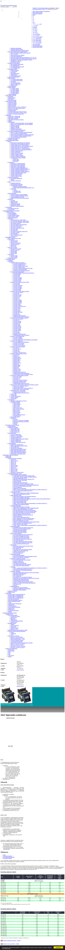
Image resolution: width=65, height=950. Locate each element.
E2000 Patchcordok (15, 70)
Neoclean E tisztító (12, 105)
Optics (43, 26)
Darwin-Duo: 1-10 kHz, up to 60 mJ (18, 646)
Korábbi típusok (11, 122)
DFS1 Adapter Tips (17, 548)
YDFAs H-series (16, 403)
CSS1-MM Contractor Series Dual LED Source (22, 541)
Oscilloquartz (10, 218)
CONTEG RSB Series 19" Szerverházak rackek (20, 148)
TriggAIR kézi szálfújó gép (47, 33)
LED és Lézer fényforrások (16, 533)
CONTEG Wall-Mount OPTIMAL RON (19, 170)
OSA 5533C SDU (14, 229)
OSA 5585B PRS (14, 233)
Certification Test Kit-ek (15, 491)
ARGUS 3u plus (14, 470)
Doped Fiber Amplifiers (15, 402)
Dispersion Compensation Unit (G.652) (18, 400)
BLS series (15, 419)
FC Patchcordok (14, 71)
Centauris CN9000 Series (16, 437)
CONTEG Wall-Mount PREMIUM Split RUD (20, 169)
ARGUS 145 (13, 461)
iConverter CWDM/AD (18, 338)
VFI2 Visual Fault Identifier (18, 555)
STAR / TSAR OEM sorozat (16, 234)
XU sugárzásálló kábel (15, 67)
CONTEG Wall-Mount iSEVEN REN (18, 172)
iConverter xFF (16, 293)
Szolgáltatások (22, 12)
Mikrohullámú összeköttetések (12, 40)
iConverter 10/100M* (17, 301)
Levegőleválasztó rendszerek (16, 185)
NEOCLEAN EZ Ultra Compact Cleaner (16, 108)
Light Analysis (45, 30)
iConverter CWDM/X (17, 337)
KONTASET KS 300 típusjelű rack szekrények (20, 143)
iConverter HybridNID (17, 285)
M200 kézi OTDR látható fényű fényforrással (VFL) (23, 479)
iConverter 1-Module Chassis (19, 267)
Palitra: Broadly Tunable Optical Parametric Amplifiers (22, 642)
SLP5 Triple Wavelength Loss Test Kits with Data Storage (25, 511)
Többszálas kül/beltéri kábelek (17, 49)
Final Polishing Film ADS (13, 208)
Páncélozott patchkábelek (16, 75)
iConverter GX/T (16, 297)
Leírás (4, 854)
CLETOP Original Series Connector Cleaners (17, 111)
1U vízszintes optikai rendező (16, 79)
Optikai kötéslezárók (12, 94)
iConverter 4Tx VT (17, 349)
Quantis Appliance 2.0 (15, 431)
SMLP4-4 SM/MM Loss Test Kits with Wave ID (23, 514)
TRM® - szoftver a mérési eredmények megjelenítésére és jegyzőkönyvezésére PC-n (30, 489)
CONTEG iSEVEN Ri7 (16, 151)
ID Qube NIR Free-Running (16, 448)
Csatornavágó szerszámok (13, 610)
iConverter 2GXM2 (17, 279)
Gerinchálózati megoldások (11, 34)
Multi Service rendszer (12, 247)
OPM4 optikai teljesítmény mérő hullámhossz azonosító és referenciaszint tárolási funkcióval (31, 498)
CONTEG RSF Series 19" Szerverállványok (20, 147)
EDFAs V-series (16, 406)
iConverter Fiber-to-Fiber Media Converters (19, 317)
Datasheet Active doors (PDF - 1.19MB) (11, 943)
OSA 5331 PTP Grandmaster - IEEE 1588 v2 (20, 222)
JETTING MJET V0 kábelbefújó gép (15, 595)
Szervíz (7, 31)
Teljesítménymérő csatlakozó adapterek (21, 504)
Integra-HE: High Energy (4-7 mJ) (18, 638)
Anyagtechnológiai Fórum (47, 47)
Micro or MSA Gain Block (18, 408)
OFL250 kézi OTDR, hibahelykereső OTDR (22, 486)
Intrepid (12, 632)
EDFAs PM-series (17, 412)
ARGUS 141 (13, 464)
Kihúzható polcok (14, 201)
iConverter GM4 (16, 275)
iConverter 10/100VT (17, 302)
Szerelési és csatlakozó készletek (17, 206)
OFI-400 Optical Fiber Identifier (19, 531)
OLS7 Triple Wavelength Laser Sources (21, 535)
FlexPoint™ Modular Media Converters (19, 353)
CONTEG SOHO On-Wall (16, 176)
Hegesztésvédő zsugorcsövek (14, 138)
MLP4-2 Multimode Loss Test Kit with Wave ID (23, 519)
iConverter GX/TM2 (17, 277)
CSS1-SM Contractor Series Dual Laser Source (22, 542)
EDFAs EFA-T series (17, 407)
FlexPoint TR (16, 364)
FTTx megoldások (33, 36)
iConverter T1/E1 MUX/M (18, 343)
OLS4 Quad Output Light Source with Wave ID (23, 534)
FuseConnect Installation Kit (16, 56)
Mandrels (15, 585)
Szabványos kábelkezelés (16, 180)
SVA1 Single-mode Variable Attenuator (21, 565)
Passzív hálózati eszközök (11, 95)
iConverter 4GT (16, 347)
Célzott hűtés (13, 188)
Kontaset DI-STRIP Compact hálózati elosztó (20, 198)
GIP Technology (11, 399)
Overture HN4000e (46, 20)
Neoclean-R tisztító (12, 110)
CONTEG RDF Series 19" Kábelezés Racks (20, 145)
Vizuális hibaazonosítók (15, 554)
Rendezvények (29, 44)
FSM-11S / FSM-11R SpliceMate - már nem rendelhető (22, 123)
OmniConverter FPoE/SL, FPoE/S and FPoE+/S (23, 388)
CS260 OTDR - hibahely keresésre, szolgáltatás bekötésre (24, 476)
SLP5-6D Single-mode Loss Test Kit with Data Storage (24, 510)
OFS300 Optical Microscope (19, 551)
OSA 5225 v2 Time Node (16, 226)
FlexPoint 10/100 (16, 357)
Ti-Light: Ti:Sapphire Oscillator (17, 640)
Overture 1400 (14, 395)
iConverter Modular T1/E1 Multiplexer (21, 342)
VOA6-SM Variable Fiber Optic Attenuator (22, 559)
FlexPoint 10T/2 (16, 361)
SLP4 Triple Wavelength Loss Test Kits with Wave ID (24, 512)
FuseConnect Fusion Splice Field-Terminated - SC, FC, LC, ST (23, 57)
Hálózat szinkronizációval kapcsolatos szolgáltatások (16, 25)
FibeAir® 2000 (14, 253)
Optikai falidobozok (12, 86)
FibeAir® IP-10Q (14, 240)
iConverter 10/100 (17, 304)
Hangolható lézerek (12, 623)
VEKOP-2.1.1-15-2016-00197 (12, 44)
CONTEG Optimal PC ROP (16, 154)
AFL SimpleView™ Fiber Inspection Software (22, 549)
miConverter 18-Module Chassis (19, 381)
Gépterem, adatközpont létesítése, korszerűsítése (15, 23)
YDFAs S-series (16, 405)
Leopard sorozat (14, 622)
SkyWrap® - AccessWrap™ (11, 33)
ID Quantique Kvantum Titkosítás (12, 425)
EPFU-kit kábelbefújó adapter (48, 35)
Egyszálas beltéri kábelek (38, 45)
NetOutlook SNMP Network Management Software (23, 272)
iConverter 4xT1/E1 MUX (18, 344)
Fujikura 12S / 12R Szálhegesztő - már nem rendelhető (22, 124)
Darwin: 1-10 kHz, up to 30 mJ (17, 645)
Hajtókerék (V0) (11, 609)
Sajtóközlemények (9, 16)
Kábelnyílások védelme (15, 204)
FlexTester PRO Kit (17, 481)
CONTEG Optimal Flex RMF (17, 150)
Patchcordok (13, 72)
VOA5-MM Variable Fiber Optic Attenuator (22, 564)
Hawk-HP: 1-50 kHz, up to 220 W (18, 647)
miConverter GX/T (17, 377)
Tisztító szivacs (45, 43)
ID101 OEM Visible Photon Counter (18, 450)
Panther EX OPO (14, 629)
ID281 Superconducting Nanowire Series (19, 445)
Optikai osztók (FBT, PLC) (13, 77)
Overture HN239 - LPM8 (13, 216)
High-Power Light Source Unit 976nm (21, 421)
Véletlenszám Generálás (13, 427)
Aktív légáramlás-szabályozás (17, 184)
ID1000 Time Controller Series (17, 444)
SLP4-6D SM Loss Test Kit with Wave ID (21, 513)
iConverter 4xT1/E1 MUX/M (19, 345)
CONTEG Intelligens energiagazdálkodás (19, 194)
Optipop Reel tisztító (12, 102)
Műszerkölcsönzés (9, 27)
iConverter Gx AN (17, 299)
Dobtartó (10, 611)
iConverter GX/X (16, 323)
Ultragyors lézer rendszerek (13, 635)
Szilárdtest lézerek (29, 22)
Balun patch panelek (12, 100)
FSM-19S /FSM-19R (15, 126)
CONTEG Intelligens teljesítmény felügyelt (19, 195)
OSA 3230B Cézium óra (16, 223)
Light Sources (13, 418)
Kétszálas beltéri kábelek (37, 47)
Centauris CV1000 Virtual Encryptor (18, 442)
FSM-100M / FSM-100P (13, 118)
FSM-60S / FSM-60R (15, 127)
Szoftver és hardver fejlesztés (11, 29)
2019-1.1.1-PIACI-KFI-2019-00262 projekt (14, 43)
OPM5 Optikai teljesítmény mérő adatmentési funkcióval (24, 496)
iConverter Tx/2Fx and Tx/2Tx (19, 306)
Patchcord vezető (14, 85)
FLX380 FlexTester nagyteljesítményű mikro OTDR (23, 475)
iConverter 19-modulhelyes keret (19, 263)
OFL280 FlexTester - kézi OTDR (20, 480)
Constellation (13, 633)
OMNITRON (11, 261)
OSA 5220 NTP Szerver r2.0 (16, 225)
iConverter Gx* (16, 298)
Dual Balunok (11, 98)
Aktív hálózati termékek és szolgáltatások (14, 20)
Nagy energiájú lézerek (46, 22)
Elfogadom (58, 947)
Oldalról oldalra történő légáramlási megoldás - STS (23, 187)
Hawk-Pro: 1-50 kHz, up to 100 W (18, 644)
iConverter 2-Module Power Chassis (20, 266)
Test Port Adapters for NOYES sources (21, 543)
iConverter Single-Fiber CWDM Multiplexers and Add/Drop (25, 339)
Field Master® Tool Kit (15, 62)
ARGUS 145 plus (14, 460)
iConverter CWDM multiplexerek (17, 336)
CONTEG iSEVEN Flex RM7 (17, 153)
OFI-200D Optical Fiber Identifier (20, 529)
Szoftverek (13, 566)
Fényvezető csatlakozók (47, 19)
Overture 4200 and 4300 (16, 396)
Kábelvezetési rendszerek (13, 177)
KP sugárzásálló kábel (15, 65)
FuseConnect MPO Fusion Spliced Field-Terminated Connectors (24, 58)
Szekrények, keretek (33, 26)
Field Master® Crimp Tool (16, 60)
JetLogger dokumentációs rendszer (49, 34)
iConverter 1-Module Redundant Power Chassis (22, 268)
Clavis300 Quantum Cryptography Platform (19, 438)
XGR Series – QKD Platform (17, 436)
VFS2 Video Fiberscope (18, 552)
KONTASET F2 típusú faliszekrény (18, 164)
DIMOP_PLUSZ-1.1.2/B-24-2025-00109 (14, 42)
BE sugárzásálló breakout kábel (17, 64)
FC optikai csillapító (15, 88)
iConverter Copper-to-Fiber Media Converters (20, 291)
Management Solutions (12, 217)
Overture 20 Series (14, 397)
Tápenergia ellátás (33, 28)
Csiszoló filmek (9, 207)
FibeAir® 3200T (14, 255)
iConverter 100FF (16, 332)
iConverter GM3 (16, 276)
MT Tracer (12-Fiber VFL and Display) (21, 557)
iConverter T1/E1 (16, 309)
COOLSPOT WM (17, 192)
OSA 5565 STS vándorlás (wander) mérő (19, 231)
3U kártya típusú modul (15, 82)
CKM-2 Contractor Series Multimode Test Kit (22, 523)
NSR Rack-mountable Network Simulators (21, 588)
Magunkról (22, 10)
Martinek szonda (11, 592)
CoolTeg (15, 190)
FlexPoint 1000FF (17, 365)
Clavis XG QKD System (16, 434)
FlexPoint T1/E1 (16, 368)
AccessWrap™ (32, 34)
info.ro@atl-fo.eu (20, 686)
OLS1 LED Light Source (18, 540)
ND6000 (12, 624)
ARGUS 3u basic (14, 468)
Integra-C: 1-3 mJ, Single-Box (17, 637)
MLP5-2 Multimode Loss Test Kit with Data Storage (23, 518)
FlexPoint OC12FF (17, 369)
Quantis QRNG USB (15, 430)
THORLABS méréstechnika (11, 648)
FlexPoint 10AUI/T (17, 362)
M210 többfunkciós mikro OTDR (20, 478)
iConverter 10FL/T (17, 307)
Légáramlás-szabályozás (15, 183)
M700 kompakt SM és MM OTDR (20, 482)
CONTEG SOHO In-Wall (16, 175)
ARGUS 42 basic (14, 465)
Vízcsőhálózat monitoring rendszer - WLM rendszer (16, 37)
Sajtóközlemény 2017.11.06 (27, 17)
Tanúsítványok (9, 12)
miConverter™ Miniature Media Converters (19, 375)
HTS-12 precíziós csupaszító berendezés (19, 133)
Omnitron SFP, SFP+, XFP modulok (18, 390)
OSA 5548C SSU (14, 230)
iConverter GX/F (16, 324)
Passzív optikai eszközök (30, 19)
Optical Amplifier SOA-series (19, 414)
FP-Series (15, 423)
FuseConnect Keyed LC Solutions (17, 55)
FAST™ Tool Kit (14, 54)
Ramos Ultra (15, 158)
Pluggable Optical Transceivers (19, 315)
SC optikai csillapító (15, 92)
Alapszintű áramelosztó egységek (17, 196)
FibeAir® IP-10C (14, 241)
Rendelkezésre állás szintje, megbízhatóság (34, 24)
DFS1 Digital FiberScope (18, 547)
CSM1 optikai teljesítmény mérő (19, 501)
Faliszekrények (11, 162)
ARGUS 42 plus (14, 466)
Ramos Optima (16, 160)
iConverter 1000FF (17, 325)
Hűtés (30, 27)
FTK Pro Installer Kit (17, 487)
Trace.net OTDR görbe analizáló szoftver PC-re (22, 490)
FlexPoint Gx (16, 355)
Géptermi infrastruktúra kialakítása (12, 32)
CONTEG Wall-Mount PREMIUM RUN (19, 168)
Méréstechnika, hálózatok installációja (13, 21)
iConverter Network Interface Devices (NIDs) (20, 282)
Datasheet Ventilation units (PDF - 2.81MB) (11, 940)
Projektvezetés (8, 28)
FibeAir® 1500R (14, 256)
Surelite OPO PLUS (15, 625)
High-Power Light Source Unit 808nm (21, 420)
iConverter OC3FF (17, 328)
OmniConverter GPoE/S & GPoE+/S (20, 385)
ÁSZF (7, 15)
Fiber (9, 653)
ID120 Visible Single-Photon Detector (18, 452)
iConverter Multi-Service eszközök (18, 262)
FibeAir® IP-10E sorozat (16, 243)
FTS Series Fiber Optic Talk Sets (19, 563)
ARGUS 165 (13, 459)
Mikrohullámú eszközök (10, 237)
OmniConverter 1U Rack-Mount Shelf (21, 389)
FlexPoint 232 (16, 367)
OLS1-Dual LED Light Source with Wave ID (22, 539)
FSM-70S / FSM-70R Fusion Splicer (18, 130)
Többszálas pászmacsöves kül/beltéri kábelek (20, 50)
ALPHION (10, 260)
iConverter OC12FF (17, 327)
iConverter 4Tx (16, 350)
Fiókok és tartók (14, 202)
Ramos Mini (15, 161)
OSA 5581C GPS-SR (15, 232)
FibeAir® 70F (13, 246)
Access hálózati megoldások (11, 35)
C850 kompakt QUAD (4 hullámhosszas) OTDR (23, 483)
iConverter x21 (16, 313)
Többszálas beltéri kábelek (16, 48)
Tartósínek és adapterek (15, 203)
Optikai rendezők (11, 78)
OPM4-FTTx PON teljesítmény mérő (20, 499)
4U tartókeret (13, 81)
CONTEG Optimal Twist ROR (17, 155)
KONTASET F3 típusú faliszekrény (18, 165)
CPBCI (43, 45)
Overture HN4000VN (12, 214)
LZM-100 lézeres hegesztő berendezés (16, 119)
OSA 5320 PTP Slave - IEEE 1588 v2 (18, 219)
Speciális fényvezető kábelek (14, 63)
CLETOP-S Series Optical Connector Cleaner (17, 112)
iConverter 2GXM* (17, 322)
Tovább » (31, 704)
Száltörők (10, 120)
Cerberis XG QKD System (16, 435)
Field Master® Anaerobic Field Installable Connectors (21, 59)
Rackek (9, 141)
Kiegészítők (10, 199)
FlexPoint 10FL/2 (16, 360)
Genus (12, 634)
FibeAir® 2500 (14, 251)
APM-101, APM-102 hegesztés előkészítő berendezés (21, 132)
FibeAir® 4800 (14, 252)
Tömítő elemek (45, 39)
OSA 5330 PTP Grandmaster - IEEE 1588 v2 (20, 221)
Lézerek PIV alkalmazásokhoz (17, 620)
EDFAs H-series (16, 411)
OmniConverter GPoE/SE (18, 387)
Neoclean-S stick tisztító (13, 109)
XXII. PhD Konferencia (47, 44)
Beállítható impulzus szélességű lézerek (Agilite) (17, 630)
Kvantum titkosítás (12, 426)
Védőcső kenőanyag (46, 40)
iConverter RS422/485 (17, 312)
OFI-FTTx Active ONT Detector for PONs (22, 528)
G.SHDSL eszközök (30, 20)
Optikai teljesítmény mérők (16, 495)
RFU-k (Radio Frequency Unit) (48, 21)
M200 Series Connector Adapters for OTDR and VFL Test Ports (26, 578)
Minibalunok (10, 96)
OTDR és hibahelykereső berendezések (19, 474)
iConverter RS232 (17, 311)
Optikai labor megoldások (11, 39)
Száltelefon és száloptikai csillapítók (18, 558)
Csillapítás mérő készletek (16, 505)
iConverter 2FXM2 (17, 281)
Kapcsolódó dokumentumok (8, 857)
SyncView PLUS (14, 236)
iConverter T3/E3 (16, 308)
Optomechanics (45, 23)
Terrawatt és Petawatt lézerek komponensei (16, 631)
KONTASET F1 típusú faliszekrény (18, 163)
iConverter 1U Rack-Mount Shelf (20, 269)
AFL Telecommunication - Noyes (15, 473)
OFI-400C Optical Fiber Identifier (20, 532)
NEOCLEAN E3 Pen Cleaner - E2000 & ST (17, 107)
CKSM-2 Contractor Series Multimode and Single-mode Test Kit (26, 521)
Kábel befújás (8, 593)
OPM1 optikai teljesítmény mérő (19, 502)
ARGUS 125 (13, 467)
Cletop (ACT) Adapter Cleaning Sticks (16, 113)
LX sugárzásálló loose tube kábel (17, 66)
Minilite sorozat (14, 619)
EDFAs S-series (16, 413)
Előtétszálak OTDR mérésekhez (19, 488)
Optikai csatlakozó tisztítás (11, 101)
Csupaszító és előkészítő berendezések (15, 131)
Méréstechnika (8, 457)
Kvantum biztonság (12, 433)
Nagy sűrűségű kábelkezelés (16, 178)
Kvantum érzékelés (12, 443)
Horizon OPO (13, 626)
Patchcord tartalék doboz (16, 84)
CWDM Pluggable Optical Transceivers (21, 316)
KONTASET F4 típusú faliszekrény (18, 166)
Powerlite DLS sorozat (15, 616)
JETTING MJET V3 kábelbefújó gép (15, 597)
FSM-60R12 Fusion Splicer (16, 128)
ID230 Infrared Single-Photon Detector (18, 449)
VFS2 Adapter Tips (17, 584)
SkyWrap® (31, 33)
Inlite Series (13, 618)
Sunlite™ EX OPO (14, 627)
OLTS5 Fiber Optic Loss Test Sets (20, 524)
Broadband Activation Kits (18, 562)
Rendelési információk (7, 856)
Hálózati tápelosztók (12, 193)
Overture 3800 (14, 398)
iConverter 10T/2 (16, 351)
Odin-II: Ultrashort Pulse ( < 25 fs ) (18, 639)
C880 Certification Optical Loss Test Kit (21, 494)
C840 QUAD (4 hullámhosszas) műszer (21, 497)
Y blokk (43, 37)
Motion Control (45, 25)
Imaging (43, 31)
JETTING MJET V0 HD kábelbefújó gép (16, 594)
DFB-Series (15, 422)
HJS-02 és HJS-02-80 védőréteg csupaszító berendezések (22, 134)
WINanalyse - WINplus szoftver (17, 472)
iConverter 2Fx (16, 331)
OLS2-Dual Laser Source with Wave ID (21, 538)
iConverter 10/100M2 (17, 278)
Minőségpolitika (9, 17)
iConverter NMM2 (17, 274)
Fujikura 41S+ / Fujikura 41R (14, 117)
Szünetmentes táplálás (33, 29)
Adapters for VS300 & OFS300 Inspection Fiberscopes (24, 582)
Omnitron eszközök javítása (34, 41)
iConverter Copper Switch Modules (18, 346)
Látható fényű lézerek (12, 591)
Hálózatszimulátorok (15, 586)
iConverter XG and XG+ (18, 292)
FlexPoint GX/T (16, 354)
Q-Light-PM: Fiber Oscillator (16, 641)
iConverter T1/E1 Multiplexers (17, 340)
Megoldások (22, 14)
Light (9, 654)
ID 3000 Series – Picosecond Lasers (18, 453)
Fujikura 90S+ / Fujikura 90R (14, 116)
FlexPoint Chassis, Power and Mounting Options (23, 374)
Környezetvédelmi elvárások (11, 11)
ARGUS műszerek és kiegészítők (15, 458)
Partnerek (21, 15)
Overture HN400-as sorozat (13, 215)
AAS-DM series (11, 209)
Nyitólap (5, 9)
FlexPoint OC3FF (16, 370)
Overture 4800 (14, 393)
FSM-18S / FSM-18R (15, 125)
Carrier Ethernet (11, 239)
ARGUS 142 (13, 463)
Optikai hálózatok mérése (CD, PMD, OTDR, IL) (16, 26)
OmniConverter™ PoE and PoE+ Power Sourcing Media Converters (24, 384)
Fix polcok (13, 200)
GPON (30, 37)
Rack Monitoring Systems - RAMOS (18, 157)
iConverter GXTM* (17, 296)
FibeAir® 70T (13, 245)
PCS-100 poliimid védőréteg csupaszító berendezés (21, 135)
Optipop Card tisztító (12, 103)
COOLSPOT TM (16, 191)
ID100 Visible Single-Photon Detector (18, 451)
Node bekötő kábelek (15, 73)
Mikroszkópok (14, 544)
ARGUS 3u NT (14, 471)
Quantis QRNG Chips (15, 429)
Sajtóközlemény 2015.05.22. (28, 16)
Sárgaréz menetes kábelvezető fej (48, 38)
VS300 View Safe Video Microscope (20, 550)
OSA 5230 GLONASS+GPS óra (17, 228)
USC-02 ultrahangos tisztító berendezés (18, 137)
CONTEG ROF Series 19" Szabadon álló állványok (21, 149)
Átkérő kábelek (14, 74)
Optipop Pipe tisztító (12, 104)
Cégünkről (8, 10)
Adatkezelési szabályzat (10, 14)
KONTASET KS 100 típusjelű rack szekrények (20, 142)
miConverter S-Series (17, 376)
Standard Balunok (11, 97)
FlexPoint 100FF (16, 366)
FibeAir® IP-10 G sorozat (16, 248)
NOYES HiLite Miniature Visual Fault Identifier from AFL (25, 556)
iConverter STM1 (16, 314)
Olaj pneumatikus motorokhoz (48, 41)
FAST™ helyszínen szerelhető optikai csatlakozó (20, 52)
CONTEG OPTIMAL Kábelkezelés (18, 156)
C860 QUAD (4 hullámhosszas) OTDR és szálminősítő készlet (26, 484)
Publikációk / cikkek (30, 43)
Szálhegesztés (28, 21)
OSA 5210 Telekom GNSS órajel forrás (19, 224)
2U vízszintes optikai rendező (16, 80)
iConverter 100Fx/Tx (17, 305)
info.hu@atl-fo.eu (20, 669)
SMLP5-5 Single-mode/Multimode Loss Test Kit (23, 509)
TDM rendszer (11, 254)
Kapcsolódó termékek (7, 858)
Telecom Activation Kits (18, 561)
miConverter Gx (16, 378)
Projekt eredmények (10, 45)
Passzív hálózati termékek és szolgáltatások (14, 18)
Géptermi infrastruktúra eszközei (12, 140)
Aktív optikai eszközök (10, 259)
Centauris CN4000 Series (16, 441)
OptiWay (12, 179)
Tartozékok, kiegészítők (13, 139)
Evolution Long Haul (15, 244)
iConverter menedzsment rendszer (17, 271)
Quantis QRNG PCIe (15, 428)
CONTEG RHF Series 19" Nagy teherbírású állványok (22, 146)
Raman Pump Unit (17, 415)
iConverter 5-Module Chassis (19, 264)
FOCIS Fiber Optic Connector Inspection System (23, 546)
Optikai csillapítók (11, 87)
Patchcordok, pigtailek (12, 69)
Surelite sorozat (14, 617)
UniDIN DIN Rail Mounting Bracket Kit (21, 270)
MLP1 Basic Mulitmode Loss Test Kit (21, 520)
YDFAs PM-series (17, 404)
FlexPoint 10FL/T (16, 359)
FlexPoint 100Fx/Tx (17, 358)
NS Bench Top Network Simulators (20, 587)
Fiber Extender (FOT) (15, 417)
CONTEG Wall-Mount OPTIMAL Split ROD (20, 171)
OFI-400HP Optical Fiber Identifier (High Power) (23, 527)
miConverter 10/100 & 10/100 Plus (20, 380)
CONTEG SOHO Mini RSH (16, 173)
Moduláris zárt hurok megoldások (20, 186)
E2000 (34, 14)
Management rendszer (12, 257)
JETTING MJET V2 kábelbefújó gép (15, 596)
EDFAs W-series (16, 410)
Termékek (22, 11)
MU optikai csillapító (15, 90)
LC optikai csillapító (15, 89)
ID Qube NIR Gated (15, 446)
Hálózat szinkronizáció (10, 38)
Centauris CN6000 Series (16, 440)
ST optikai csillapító (15, 93)
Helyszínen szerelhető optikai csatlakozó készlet (17, 51)
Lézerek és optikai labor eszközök (12, 22)
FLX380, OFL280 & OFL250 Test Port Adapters (23, 581)
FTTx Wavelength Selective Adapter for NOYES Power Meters (26, 572)
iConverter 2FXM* (17, 330)
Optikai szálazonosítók (15, 526)
